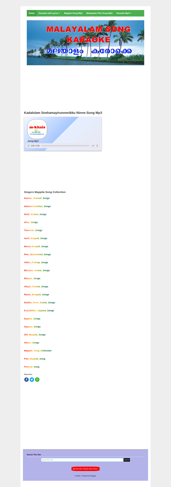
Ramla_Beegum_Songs (36, 294)
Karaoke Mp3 (123, 13)
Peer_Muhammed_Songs (37, 254)
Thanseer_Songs (33, 230)
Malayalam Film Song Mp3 (99, 13)
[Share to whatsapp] (37, 379)
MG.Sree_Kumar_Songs (37, 270)
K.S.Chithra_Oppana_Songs (39, 310)
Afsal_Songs (31, 222)
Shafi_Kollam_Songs (35, 214)
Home (32, 13)
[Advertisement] (85, 87)
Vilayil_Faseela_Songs (36, 286)
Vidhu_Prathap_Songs (36, 262)
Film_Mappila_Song (34, 359)
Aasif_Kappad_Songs (35, 238)
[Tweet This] (32, 379)
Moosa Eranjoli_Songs (36, 246)
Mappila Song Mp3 (73, 13)
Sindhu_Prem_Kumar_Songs (39, 302)
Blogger (93, 476)
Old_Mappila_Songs (35, 334)
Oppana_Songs (32, 326)
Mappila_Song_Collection (37, 350)
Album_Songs (31, 342)
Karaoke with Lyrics (49, 13)
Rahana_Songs (32, 278)
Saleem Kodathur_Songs (37, 206)
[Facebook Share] (26, 379)
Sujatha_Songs (32, 318)
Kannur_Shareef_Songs (37, 198)
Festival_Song (31, 367)
